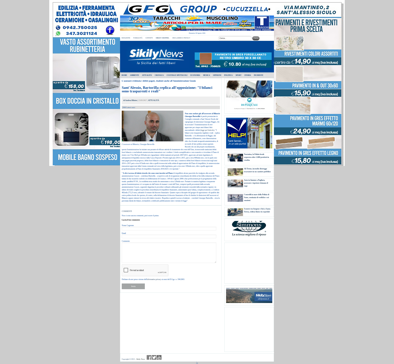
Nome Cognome (128, 225)
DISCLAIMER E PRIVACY (181, 38)
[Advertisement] (249, 262)
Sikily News (140, 359)
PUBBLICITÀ (137, 38)
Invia (133, 286)
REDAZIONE (126, 38)
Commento (126, 241)
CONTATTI (149, 38)
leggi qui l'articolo (207, 130)
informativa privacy (154, 279)
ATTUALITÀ (153, 100)
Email (124, 233)
